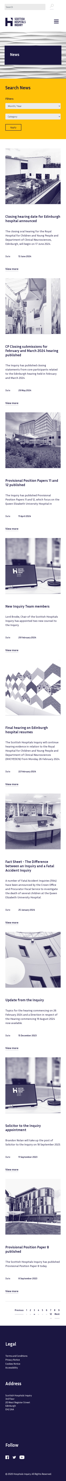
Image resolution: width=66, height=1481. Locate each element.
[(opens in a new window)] (8, 1456)
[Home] (15, 22)
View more (11, 268)
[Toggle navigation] (56, 22)
